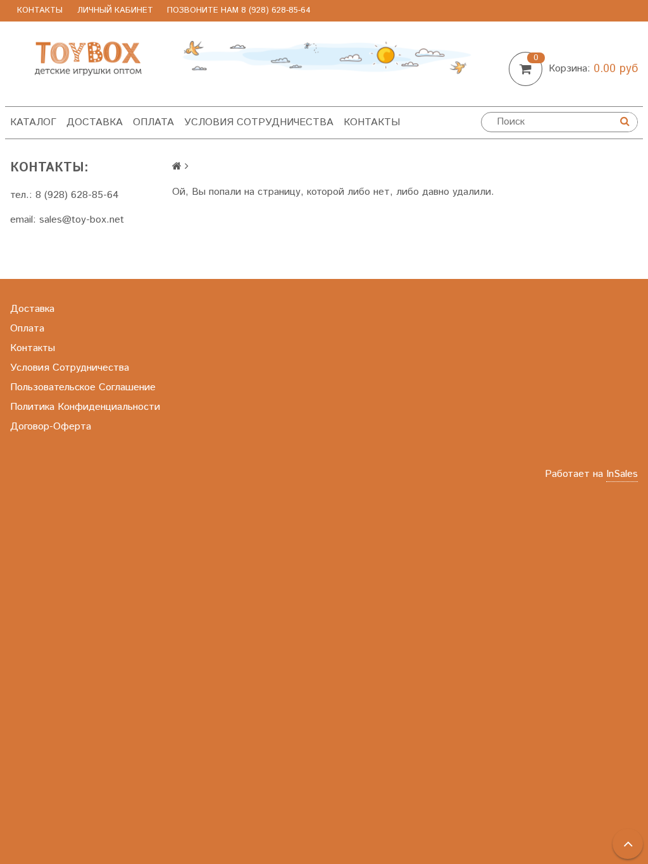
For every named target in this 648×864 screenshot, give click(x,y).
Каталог (33, 122)
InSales (622, 474)
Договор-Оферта (50, 426)
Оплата (153, 122)
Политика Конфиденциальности (85, 407)
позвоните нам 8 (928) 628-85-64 (239, 10)
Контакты (40, 10)
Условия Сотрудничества (258, 122)
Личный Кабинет (115, 10)
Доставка (94, 122)
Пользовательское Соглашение (83, 387)
